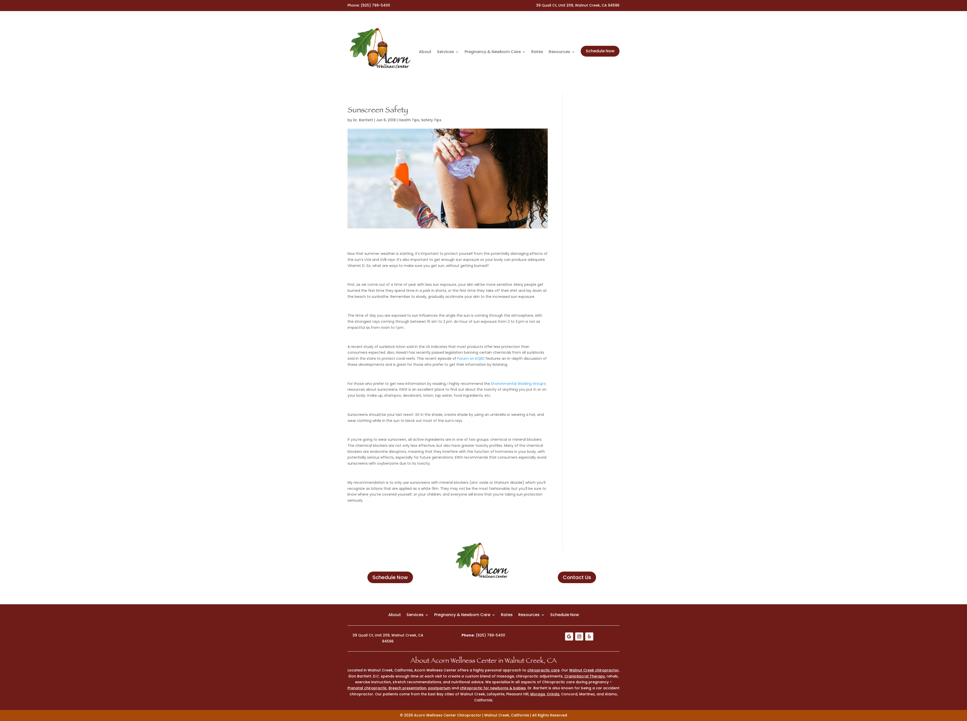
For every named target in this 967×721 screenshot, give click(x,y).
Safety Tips (431, 120)
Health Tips (409, 120)
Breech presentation (407, 688)
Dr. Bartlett (363, 120)
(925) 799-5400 (375, 5)
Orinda (553, 694)
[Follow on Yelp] (589, 636)
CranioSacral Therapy (584, 676)
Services (445, 52)
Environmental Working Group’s (518, 383)
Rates (537, 52)
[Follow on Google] (569, 636)
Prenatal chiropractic (367, 688)
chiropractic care (543, 670)
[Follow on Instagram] (579, 636)
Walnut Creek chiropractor (594, 670)
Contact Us (577, 577)
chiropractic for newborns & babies (493, 688)
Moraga (537, 694)
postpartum (439, 688)
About (425, 52)
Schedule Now (600, 51)
